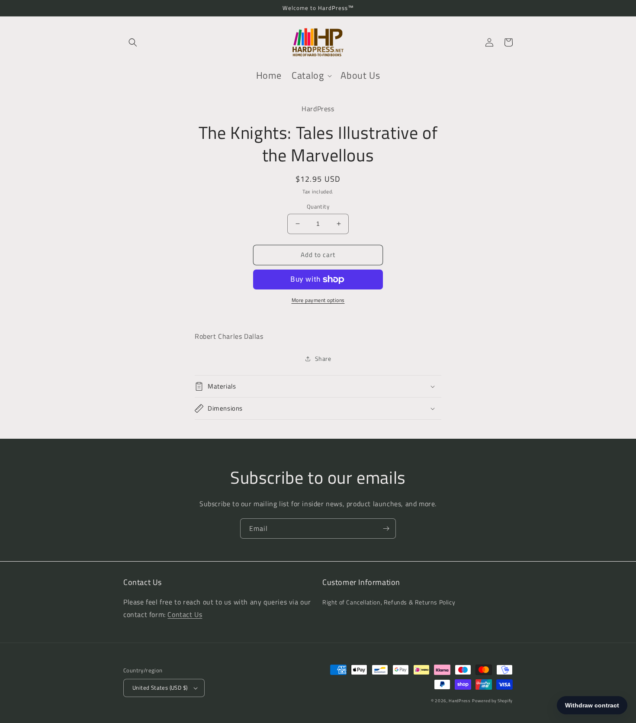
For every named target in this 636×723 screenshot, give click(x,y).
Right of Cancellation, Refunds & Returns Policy (388, 602)
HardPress (459, 700)
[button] (132, 42)
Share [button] (323, 358)
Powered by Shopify (492, 700)
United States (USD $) (159, 687)
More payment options (318, 300)
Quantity (318, 206)
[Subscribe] (385, 528)
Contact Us (184, 614)
